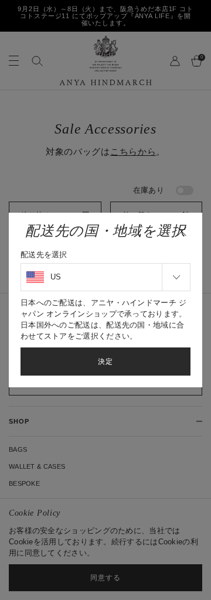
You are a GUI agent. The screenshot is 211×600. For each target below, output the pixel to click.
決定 (105, 361)
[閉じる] (181, 231)
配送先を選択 (44, 254)
